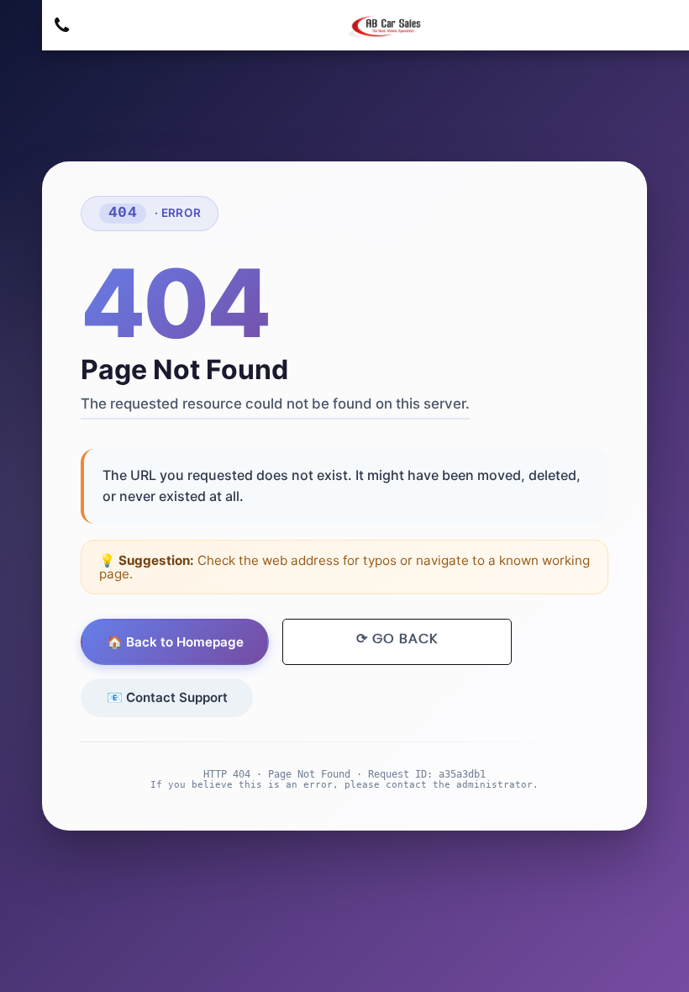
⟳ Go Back (397, 639)
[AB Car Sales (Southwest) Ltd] (386, 26)
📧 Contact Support (167, 697)
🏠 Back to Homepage (175, 642)
